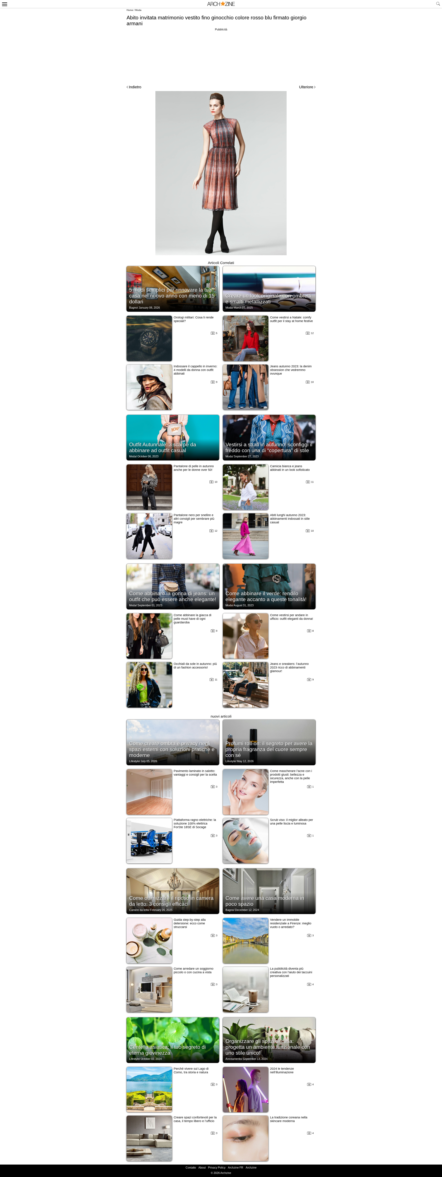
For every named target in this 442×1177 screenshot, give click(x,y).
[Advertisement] (221, 56)
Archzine (251, 1167)
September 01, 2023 (149, 605)
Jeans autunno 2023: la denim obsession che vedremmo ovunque (291, 370)
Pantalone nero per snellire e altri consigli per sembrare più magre (194, 518)
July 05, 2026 (149, 761)
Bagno (133, 307)
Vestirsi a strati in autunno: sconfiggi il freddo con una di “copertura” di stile (268, 447)
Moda (138, 10)
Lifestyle (134, 761)
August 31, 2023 (244, 605)
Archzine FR (235, 1167)
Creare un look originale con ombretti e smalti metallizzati (268, 298)
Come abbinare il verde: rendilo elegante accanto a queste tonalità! (265, 596)
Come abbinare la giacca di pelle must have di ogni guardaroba (192, 618)
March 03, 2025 (243, 307)
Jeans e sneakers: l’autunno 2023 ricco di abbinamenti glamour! (289, 667)
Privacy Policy (216, 1167)
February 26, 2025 (161, 909)
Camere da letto (139, 909)
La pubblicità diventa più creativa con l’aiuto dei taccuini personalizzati (291, 972)
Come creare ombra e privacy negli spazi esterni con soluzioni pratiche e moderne (172, 749)
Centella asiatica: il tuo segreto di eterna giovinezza (167, 1050)
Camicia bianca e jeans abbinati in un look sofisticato (290, 468)
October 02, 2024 (151, 1058)
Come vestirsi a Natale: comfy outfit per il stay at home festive (291, 319)
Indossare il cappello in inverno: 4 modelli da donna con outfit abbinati (195, 370)
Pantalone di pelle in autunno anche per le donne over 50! (194, 468)
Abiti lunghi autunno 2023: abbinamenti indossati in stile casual (290, 518)
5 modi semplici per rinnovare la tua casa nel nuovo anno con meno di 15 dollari (172, 295)
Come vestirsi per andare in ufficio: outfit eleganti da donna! (291, 616)
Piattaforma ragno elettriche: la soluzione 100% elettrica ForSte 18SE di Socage (195, 823)
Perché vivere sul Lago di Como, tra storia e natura (191, 1070)
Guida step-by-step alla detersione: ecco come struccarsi (190, 923)
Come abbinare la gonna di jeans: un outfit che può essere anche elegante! (172, 596)
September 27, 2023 (246, 456)
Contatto (191, 1167)
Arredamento (233, 1058)
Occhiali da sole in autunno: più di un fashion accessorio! (195, 665)
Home (130, 10)
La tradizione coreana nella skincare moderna (288, 1119)
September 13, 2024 (255, 1058)
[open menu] (4, 4)
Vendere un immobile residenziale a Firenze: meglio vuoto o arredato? (290, 923)
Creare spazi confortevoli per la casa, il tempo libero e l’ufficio (195, 1119)
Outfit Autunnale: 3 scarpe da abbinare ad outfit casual (162, 447)
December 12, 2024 (247, 909)
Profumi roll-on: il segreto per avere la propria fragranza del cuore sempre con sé (269, 749)
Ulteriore (306, 87)
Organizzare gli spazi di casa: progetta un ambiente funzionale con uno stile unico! (267, 1047)
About (202, 1167)
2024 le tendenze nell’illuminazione (282, 1070)
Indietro (135, 87)
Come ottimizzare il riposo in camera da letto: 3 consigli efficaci (171, 901)
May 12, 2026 (245, 761)
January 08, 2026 (149, 307)
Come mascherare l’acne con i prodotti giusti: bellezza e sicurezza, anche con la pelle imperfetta (291, 776)
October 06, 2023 (147, 456)
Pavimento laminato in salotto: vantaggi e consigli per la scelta (195, 772)
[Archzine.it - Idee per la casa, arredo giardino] (221, 4)
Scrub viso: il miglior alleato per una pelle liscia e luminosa (291, 821)
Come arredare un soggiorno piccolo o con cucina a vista (193, 970)
